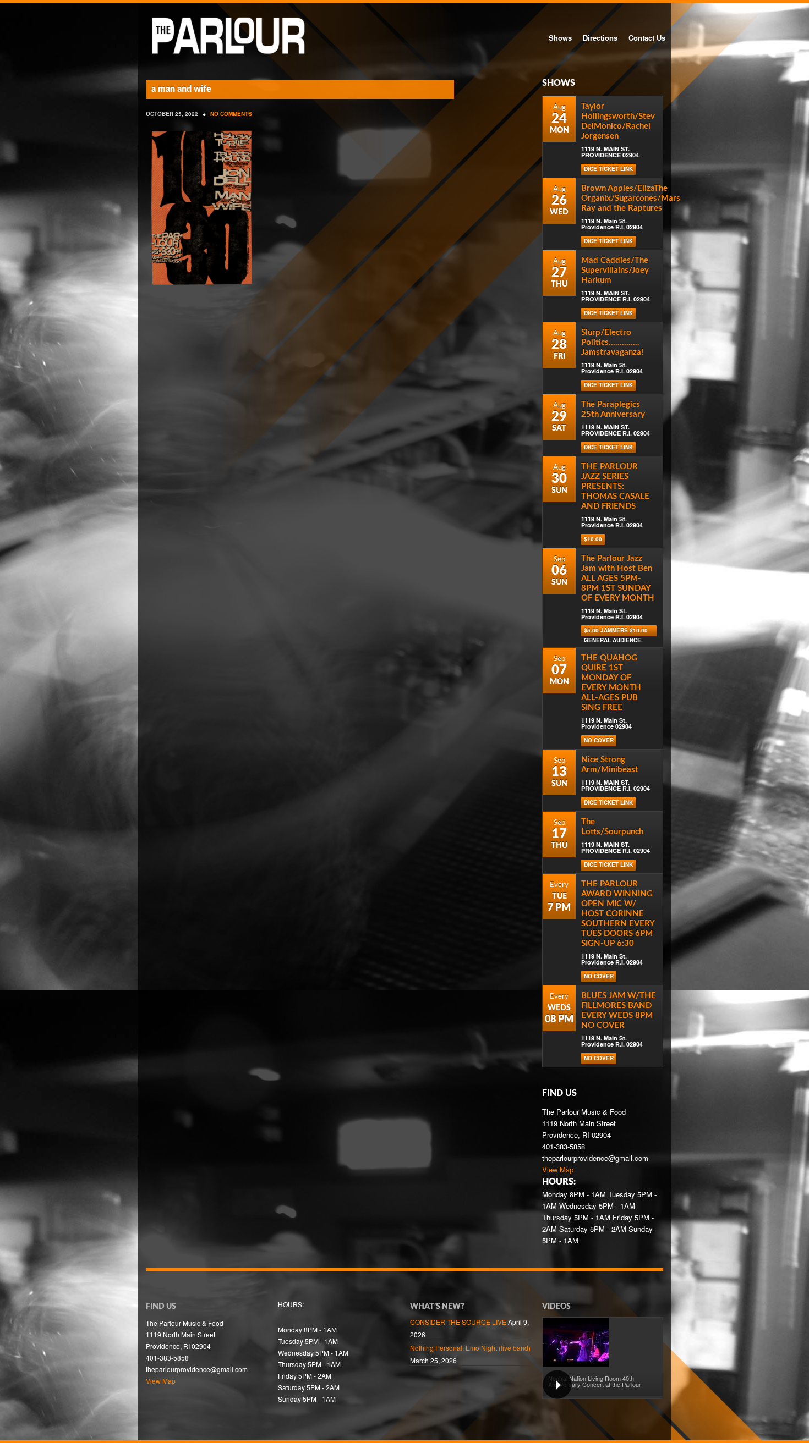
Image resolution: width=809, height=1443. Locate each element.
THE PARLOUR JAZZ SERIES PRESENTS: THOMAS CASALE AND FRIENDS (615, 486)
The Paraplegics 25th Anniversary (613, 409)
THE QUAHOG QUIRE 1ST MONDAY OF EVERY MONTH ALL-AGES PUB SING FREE (611, 683)
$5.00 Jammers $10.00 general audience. (616, 631)
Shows (560, 37)
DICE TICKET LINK (608, 169)
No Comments (231, 114)
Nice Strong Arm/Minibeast (609, 765)
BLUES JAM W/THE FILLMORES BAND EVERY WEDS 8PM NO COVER (618, 1010)
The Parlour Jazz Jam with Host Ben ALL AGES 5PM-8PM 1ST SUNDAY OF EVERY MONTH (617, 578)
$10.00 (593, 539)
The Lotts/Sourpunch (612, 827)
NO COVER (599, 740)
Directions (600, 37)
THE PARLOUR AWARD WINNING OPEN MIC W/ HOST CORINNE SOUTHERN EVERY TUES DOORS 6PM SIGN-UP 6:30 (617, 914)
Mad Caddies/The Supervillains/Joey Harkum (615, 270)
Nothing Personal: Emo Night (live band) (470, 1347)
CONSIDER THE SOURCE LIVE (458, 1321)
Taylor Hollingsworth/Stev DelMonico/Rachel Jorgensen (618, 121)
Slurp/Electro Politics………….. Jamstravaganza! (612, 342)
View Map (557, 1169)
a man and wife (181, 89)
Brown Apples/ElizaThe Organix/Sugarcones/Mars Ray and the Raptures (630, 198)
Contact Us (646, 37)
